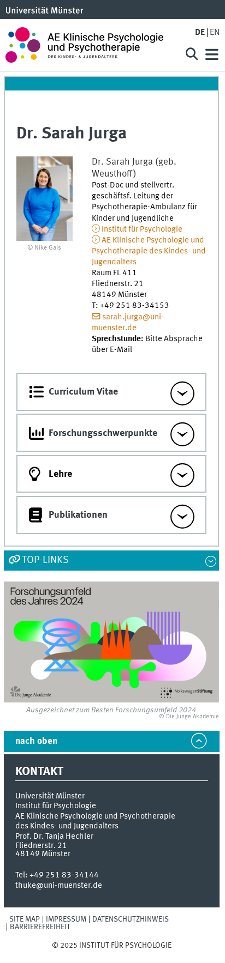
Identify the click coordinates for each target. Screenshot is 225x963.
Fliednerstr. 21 (41, 845)
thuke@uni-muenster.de (58, 885)
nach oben (36, 741)
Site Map (24, 919)
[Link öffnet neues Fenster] (112, 642)
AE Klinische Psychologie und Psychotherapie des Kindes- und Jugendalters (149, 251)
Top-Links (45, 560)
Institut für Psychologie (142, 229)
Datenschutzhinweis (130, 919)
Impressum (66, 919)
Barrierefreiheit (40, 927)
